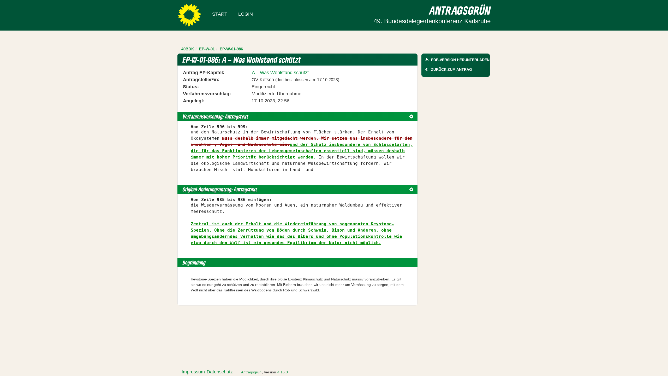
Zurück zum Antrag (451, 69)
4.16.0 (282, 372)
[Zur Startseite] (189, 15)
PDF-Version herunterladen (460, 60)
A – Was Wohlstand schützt (280, 72)
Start (219, 14)
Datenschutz (220, 371)
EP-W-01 (207, 49)
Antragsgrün (251, 372)
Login (245, 14)
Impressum (193, 371)
